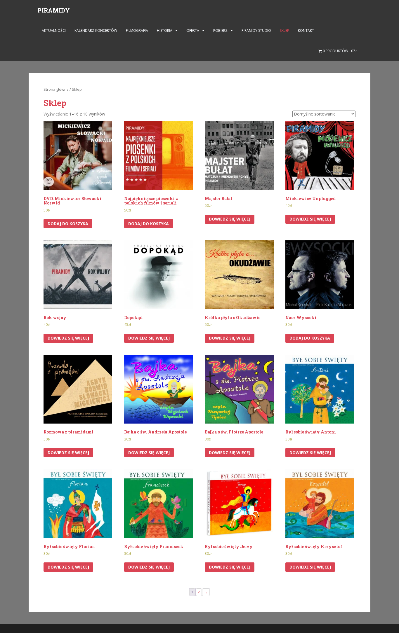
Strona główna (56, 89)
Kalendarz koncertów (95, 30)
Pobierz (220, 30)
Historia (164, 30)
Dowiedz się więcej (229, 219)
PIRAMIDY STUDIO (256, 30)
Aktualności (54, 30)
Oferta (192, 30)
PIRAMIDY (53, 10)
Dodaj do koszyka (68, 223)
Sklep (284, 30)
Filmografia (137, 30)
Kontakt (306, 30)
